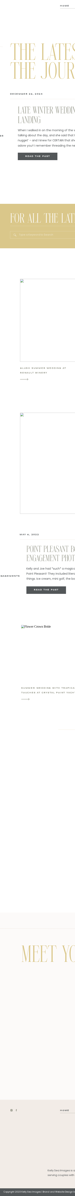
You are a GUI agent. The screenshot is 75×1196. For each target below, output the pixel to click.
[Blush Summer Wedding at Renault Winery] (24, 379)
